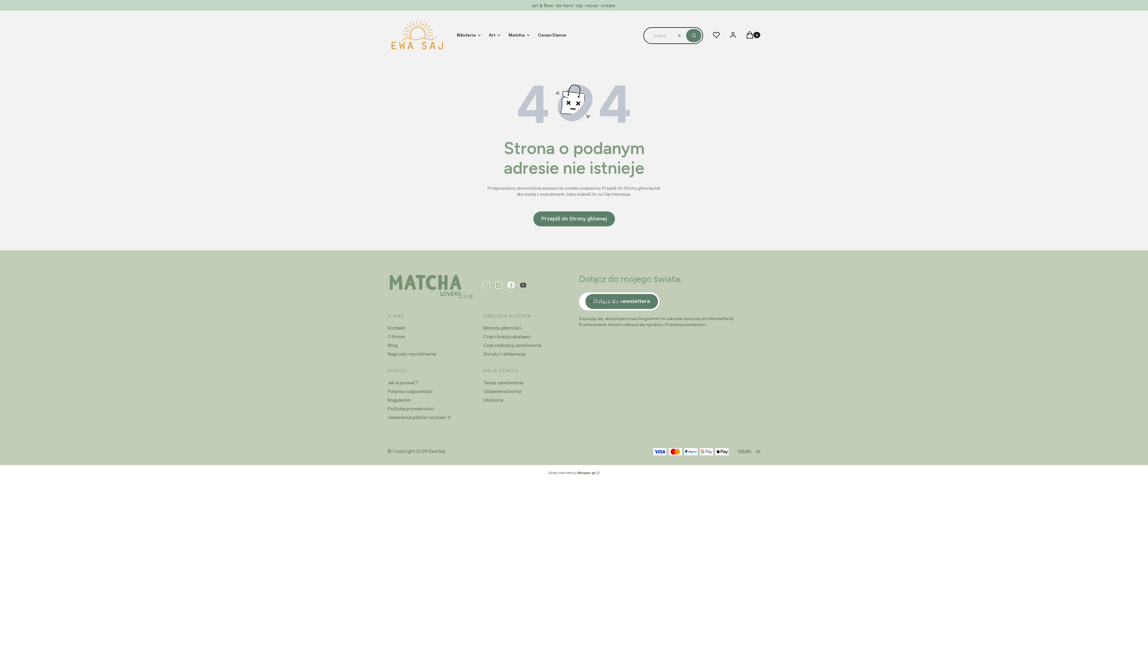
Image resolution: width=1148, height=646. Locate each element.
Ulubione (493, 400)
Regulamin (399, 400)
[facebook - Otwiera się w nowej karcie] (511, 285)
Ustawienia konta (502, 391)
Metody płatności (502, 328)
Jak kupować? (402, 383)
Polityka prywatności (410, 409)
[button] (693, 35)
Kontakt (396, 328)
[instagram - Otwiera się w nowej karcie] (499, 285)
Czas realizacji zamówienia (512, 345)
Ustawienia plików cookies (417, 417)
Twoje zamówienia (503, 383)
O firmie (396, 336)
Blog (392, 345)
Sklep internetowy (572, 472)
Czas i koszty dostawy (507, 336)
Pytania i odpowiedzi (409, 391)
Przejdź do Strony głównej (574, 218)
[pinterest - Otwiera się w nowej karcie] (486, 285)
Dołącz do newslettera (621, 301)
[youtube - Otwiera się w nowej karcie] (523, 285)
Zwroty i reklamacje (504, 354)
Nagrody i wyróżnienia (411, 354)
